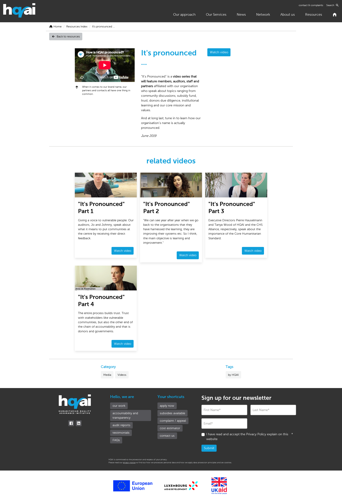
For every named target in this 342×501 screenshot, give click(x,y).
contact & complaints (311, 5)
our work (119, 405)
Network (263, 14)
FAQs (116, 440)
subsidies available (172, 413)
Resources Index (76, 26)
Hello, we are (122, 397)
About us (287, 14)
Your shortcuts (170, 397)
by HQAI (233, 374)
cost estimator (170, 428)
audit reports (121, 425)
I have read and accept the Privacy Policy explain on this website (249, 436)
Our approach (184, 14)
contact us (167, 435)
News (241, 14)
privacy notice (129, 462)
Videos (122, 374)
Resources (313, 14)
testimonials (121, 432)
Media (107, 374)
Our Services (216, 14)
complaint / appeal (173, 420)
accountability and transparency (125, 415)
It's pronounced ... (103, 26)
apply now (167, 405)
